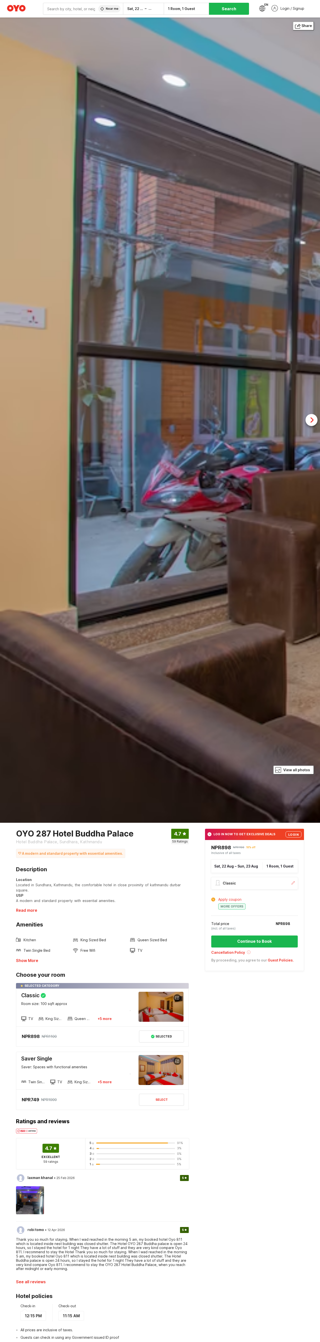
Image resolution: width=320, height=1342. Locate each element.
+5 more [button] (105, 1018)
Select (162, 1100)
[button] (254, 954)
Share (307, 26)
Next (312, 420)
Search (229, 8)
